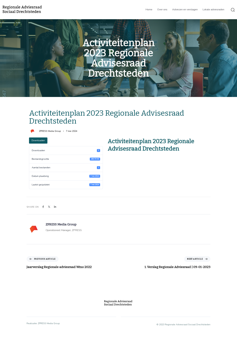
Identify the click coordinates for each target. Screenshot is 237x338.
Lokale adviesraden (213, 9)
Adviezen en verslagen (185, 9)
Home (148, 9)
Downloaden (38, 140)
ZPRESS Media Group (50, 131)
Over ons (162, 9)
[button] (233, 10)
